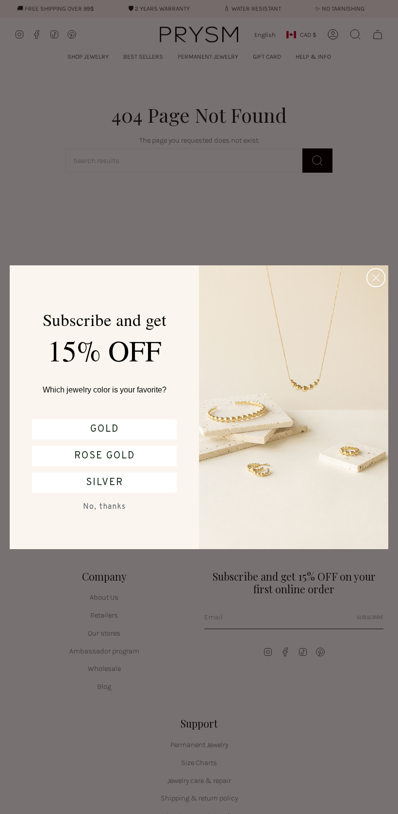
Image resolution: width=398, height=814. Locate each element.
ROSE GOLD (104, 456)
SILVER (104, 482)
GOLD (104, 429)
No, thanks (104, 507)
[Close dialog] (375, 277)
